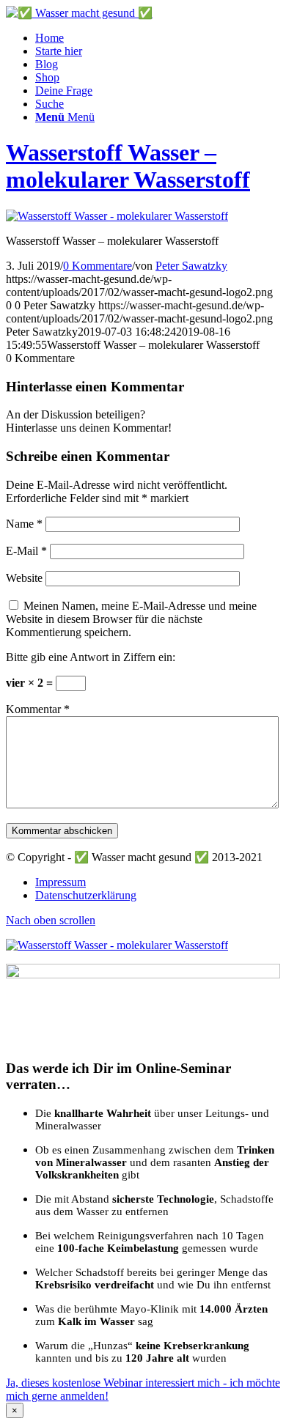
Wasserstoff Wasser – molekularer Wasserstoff (128, 166)
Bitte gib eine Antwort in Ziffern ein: (90, 657)
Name (24, 523)
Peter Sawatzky (191, 265)
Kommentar (38, 709)
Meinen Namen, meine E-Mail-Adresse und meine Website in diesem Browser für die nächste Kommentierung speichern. (131, 619)
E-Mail (26, 551)
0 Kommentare (97, 265)
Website (24, 578)
